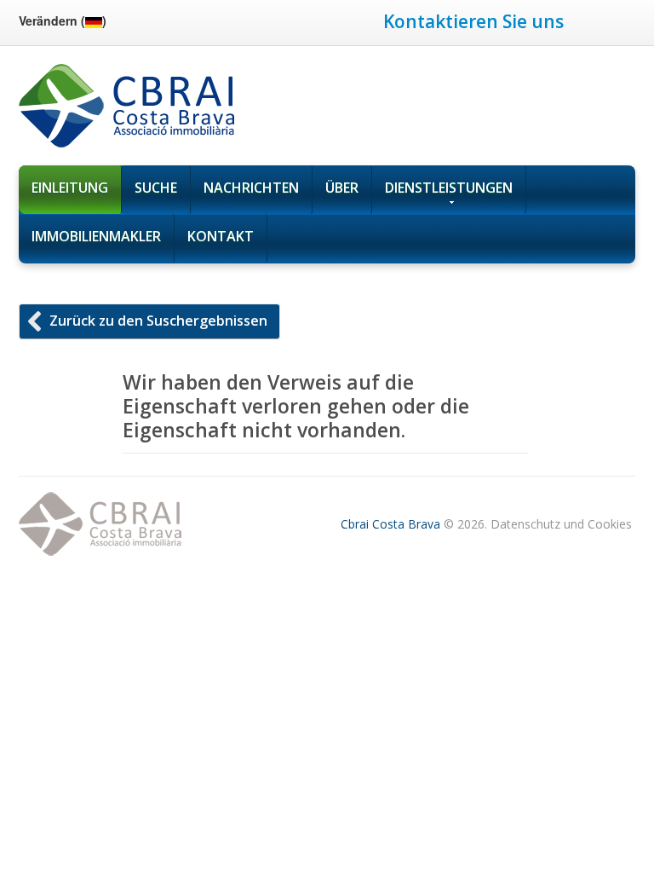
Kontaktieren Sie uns (473, 21)
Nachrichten (251, 187)
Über (342, 187)
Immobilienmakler (96, 236)
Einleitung (70, 187)
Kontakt (220, 236)
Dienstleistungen (449, 187)
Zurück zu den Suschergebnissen (158, 320)
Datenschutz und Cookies (561, 524)
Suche (156, 187)
